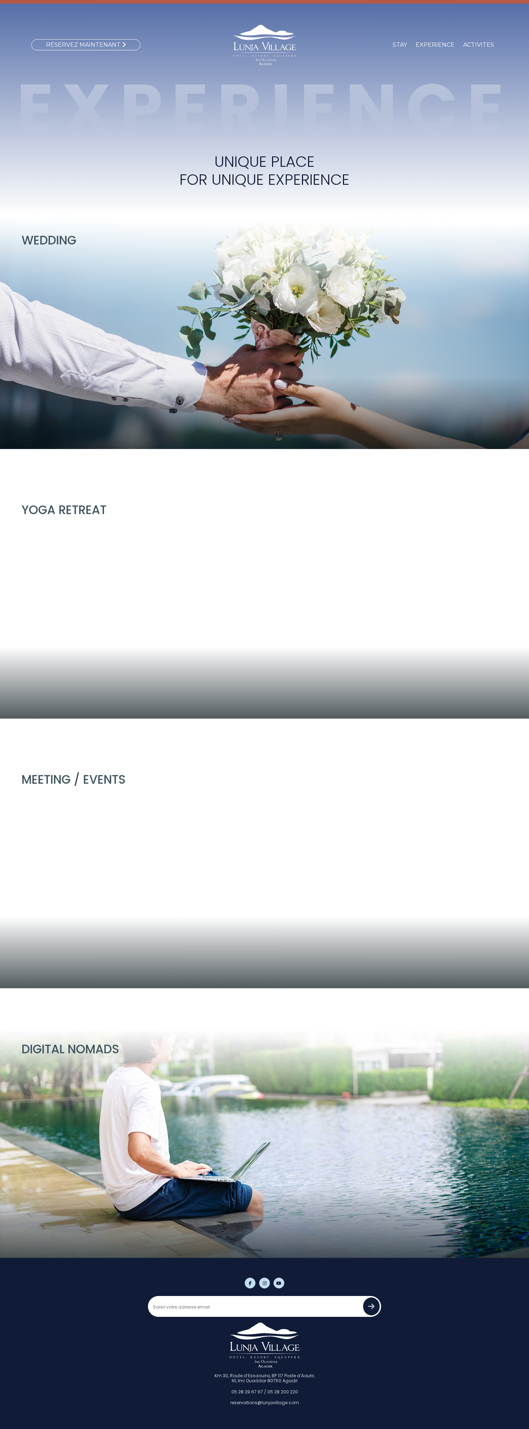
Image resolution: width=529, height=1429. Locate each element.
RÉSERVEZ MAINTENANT (84, 44)
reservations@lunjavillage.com (264, 1403)
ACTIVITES (478, 44)
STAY (400, 44)
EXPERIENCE (435, 44)
